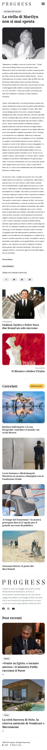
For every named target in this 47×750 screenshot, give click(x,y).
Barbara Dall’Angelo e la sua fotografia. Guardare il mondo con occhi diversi (20, 429)
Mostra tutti (36, 386)
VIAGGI (6, 659)
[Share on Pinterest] (22, 279)
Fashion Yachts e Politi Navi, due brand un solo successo (20, 326)
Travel (6, 715)
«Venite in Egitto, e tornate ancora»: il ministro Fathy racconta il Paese (20, 666)
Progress (11, 742)
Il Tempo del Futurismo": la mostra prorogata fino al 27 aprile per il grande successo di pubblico (21, 522)
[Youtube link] (13, 608)
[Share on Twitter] (6, 279)
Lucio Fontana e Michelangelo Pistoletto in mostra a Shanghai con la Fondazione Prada (23, 476)
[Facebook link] (3, 608)
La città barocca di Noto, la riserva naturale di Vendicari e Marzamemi (23, 723)
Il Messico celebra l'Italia (28, 371)
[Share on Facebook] (14, 279)
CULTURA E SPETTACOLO (12, 12)
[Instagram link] (8, 608)
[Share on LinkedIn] (29, 279)
